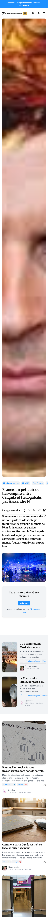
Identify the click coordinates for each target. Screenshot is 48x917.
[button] (33, 13)
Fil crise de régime (11, 483)
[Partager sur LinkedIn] (34, 510)
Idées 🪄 (6, 862)
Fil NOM (25, 483)
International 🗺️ (9, 785)
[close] (45, 4)
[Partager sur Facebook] (24, 510)
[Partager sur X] (29, 510)
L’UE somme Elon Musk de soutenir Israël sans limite (30, 647)
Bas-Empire (38, 483)
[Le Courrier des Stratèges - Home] (14, 13)
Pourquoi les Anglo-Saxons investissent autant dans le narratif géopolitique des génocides (23, 771)
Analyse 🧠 (22, 785)
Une (44, 661)
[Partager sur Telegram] (39, 510)
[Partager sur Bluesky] (44, 510)
